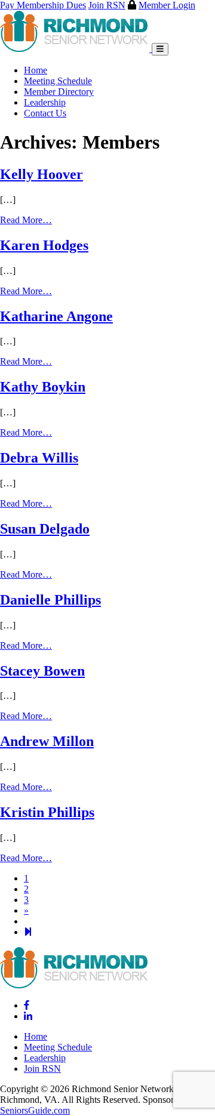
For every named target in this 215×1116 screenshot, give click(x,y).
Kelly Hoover (41, 174)
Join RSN (106, 5)
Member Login (167, 5)
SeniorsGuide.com (35, 1110)
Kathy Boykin (42, 386)
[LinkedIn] (28, 1016)
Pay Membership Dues (43, 5)
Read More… (26, 220)
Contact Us (45, 113)
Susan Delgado (45, 529)
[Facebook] (26, 1005)
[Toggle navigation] (160, 49)
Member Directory (59, 92)
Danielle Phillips (50, 600)
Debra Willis (39, 457)
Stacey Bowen (42, 671)
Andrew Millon (47, 741)
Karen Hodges (44, 245)
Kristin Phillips (47, 812)
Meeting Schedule (58, 81)
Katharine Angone (56, 316)
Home (35, 70)
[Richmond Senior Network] (76, 49)
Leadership (45, 102)
